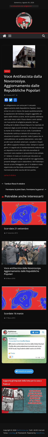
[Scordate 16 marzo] (24, 288)
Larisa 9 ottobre (10, 175)
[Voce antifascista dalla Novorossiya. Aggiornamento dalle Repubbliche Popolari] (24, 242)
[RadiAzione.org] (4, 36)
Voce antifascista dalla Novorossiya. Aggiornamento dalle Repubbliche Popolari (22, 271)
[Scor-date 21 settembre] (24, 203)
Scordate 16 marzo (13, 313)
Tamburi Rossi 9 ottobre (14, 184)
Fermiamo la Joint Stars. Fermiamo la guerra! (25, 189)
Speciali (7, 71)
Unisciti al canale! (25, 371)
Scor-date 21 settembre (16, 228)
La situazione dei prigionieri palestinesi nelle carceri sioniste (23, 7)
